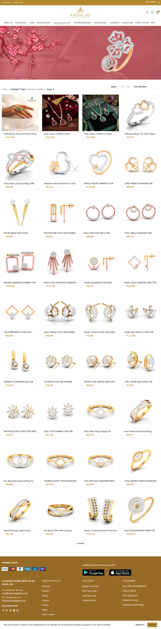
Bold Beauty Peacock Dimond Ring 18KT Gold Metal (20, 135)
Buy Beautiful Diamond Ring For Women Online (19, 482)
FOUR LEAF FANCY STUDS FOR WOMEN (139, 333)
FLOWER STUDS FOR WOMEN (58, 381)
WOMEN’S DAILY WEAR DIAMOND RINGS (60, 482)
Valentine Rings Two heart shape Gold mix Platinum (140, 135)
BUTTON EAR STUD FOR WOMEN (59, 233)
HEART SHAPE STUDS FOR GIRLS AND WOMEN (99, 333)
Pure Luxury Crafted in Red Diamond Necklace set (56, 135)
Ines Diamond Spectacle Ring (138, 431)
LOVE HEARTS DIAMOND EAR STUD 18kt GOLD (138, 185)
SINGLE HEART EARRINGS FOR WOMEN (98, 185)
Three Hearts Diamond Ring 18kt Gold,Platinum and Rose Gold (19, 185)
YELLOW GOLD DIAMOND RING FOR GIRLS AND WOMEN (99, 482)
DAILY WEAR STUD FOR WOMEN (59, 332)
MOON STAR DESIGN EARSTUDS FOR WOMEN (99, 383)
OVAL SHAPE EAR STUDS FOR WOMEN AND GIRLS (138, 383)
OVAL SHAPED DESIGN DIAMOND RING (140, 482)
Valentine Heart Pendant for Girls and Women (59, 185)
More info (140, 625)
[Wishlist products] (152, 12)
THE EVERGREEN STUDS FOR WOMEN (17, 333)
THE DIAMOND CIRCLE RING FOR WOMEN (140, 581)
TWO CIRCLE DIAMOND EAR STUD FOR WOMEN (138, 234)
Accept (152, 625)
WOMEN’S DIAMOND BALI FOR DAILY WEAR (18, 383)
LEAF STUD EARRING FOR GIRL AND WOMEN (58, 433)
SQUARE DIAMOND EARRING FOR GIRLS (20, 284)
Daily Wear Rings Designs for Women (97, 433)
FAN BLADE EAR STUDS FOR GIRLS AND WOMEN (20, 433)
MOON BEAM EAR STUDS (16, 233)
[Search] (158, 2)
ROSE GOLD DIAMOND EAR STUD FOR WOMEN (140, 284)
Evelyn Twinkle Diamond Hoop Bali (100, 530)
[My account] (147, 12)
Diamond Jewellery (36, 89)
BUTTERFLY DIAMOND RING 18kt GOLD (59, 581)
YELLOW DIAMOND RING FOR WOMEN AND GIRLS (98, 581)
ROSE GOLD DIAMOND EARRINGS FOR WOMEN (60, 284)
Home (5, 89)
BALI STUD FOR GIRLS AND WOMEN (97, 234)
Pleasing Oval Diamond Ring (17, 580)
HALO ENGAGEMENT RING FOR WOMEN (140, 532)
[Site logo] (80, 12)
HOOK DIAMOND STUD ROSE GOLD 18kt (98, 284)
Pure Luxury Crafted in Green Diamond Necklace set (98, 135)
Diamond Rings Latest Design (17, 530)
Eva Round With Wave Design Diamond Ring (58, 532)
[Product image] (20, 113)
